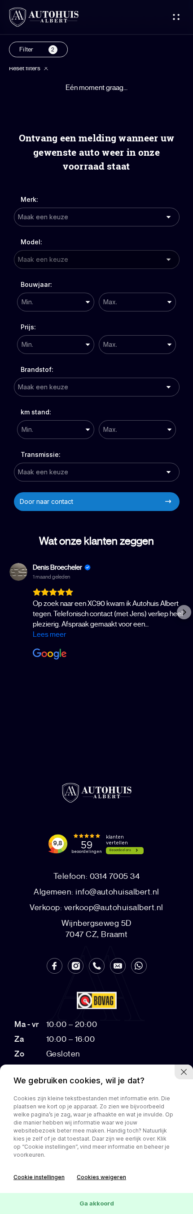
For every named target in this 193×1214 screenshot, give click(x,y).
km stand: (36, 412)
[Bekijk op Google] (18, 572)
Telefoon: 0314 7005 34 (96, 876)
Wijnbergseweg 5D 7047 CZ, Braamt (96, 928)
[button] (9, 612)
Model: (31, 242)
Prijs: (28, 327)
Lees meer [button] (49, 634)
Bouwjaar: (36, 284)
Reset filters (25, 68)
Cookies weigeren (101, 1177)
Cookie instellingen (39, 1177)
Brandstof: (37, 369)
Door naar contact (46, 501)
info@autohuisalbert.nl (96, 892)
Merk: (29, 199)
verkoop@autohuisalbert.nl (96, 907)
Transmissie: (41, 454)
